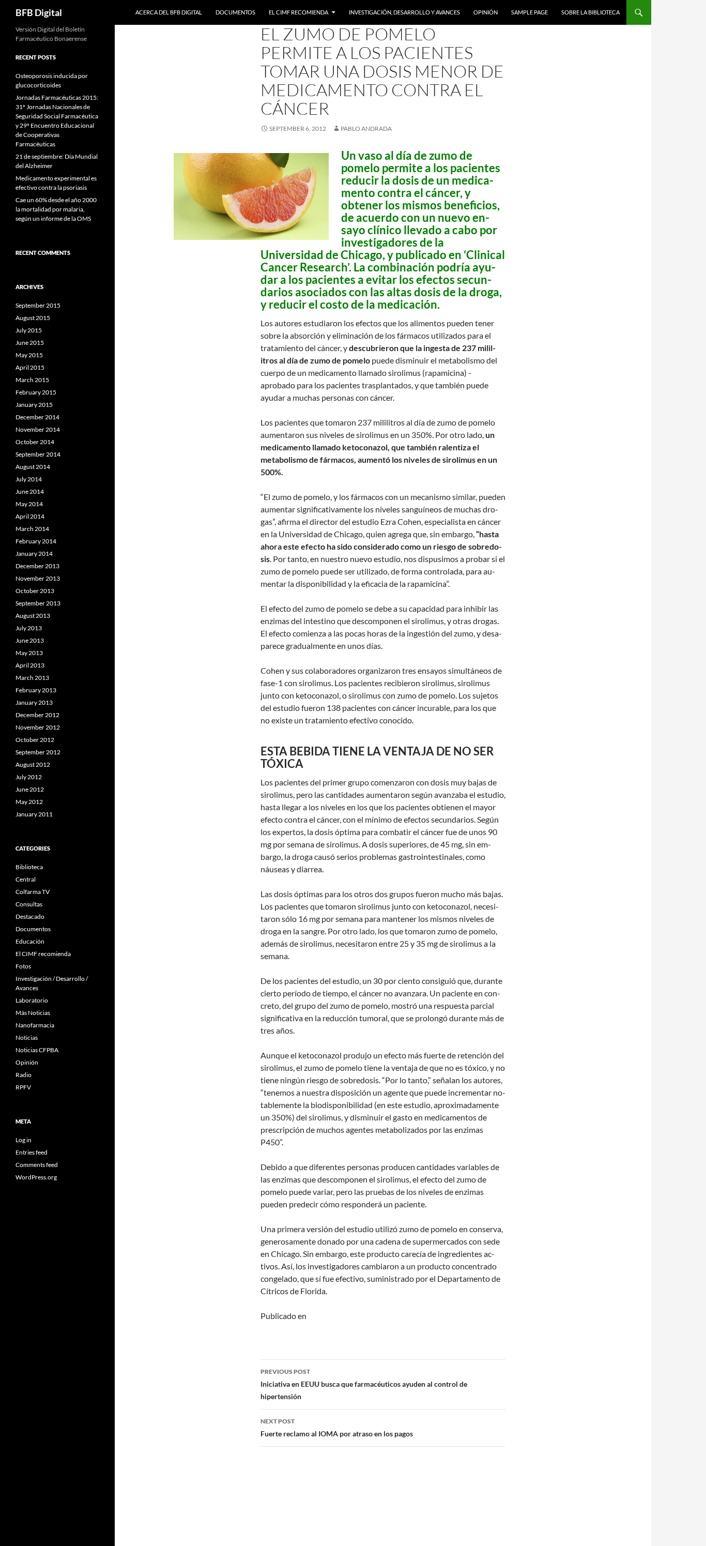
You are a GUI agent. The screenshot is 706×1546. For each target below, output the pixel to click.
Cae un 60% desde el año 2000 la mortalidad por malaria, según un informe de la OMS (56, 209)
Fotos (23, 966)
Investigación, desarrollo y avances (404, 12)
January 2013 (34, 702)
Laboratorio (32, 1000)
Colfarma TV (33, 892)
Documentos (235, 12)
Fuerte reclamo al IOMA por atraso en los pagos (336, 1427)
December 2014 (37, 417)
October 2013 (35, 591)
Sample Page (529, 12)
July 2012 (29, 777)
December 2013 (37, 566)
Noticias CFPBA (37, 1050)
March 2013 (32, 677)
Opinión (485, 12)
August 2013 (33, 615)
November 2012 (38, 727)
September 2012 (38, 752)
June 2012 (30, 789)
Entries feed (32, 1152)
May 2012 (29, 802)
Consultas (29, 904)
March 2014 (32, 529)
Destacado (30, 916)
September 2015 (38, 305)
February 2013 (36, 690)
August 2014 (33, 467)
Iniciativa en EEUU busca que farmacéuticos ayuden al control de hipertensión (363, 1384)
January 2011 (34, 814)
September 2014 (38, 454)
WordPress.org (36, 1177)
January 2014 (34, 553)
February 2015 (36, 392)
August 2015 (33, 318)
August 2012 (33, 764)
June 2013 (30, 640)
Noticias (27, 1037)
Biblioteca (29, 867)
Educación (30, 941)
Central (26, 879)
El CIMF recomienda (298, 12)
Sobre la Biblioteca (590, 12)
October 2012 (35, 740)
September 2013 (38, 603)
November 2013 (38, 578)
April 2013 (30, 665)
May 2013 (29, 653)
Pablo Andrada (366, 128)
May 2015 (29, 355)
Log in (24, 1140)
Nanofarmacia (35, 1025)
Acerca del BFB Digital (168, 12)
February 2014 (36, 541)
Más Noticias (33, 1013)
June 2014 (30, 491)
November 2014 (38, 429)
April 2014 (30, 516)
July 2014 (29, 479)
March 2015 (32, 380)
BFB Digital (39, 12)
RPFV (23, 1087)
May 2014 (29, 504)
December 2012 (37, 715)
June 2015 (30, 342)
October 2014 (35, 442)
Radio (24, 1075)
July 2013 (29, 628)
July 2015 (29, 330)
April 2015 (30, 367)
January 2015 (34, 404)
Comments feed (37, 1165)
